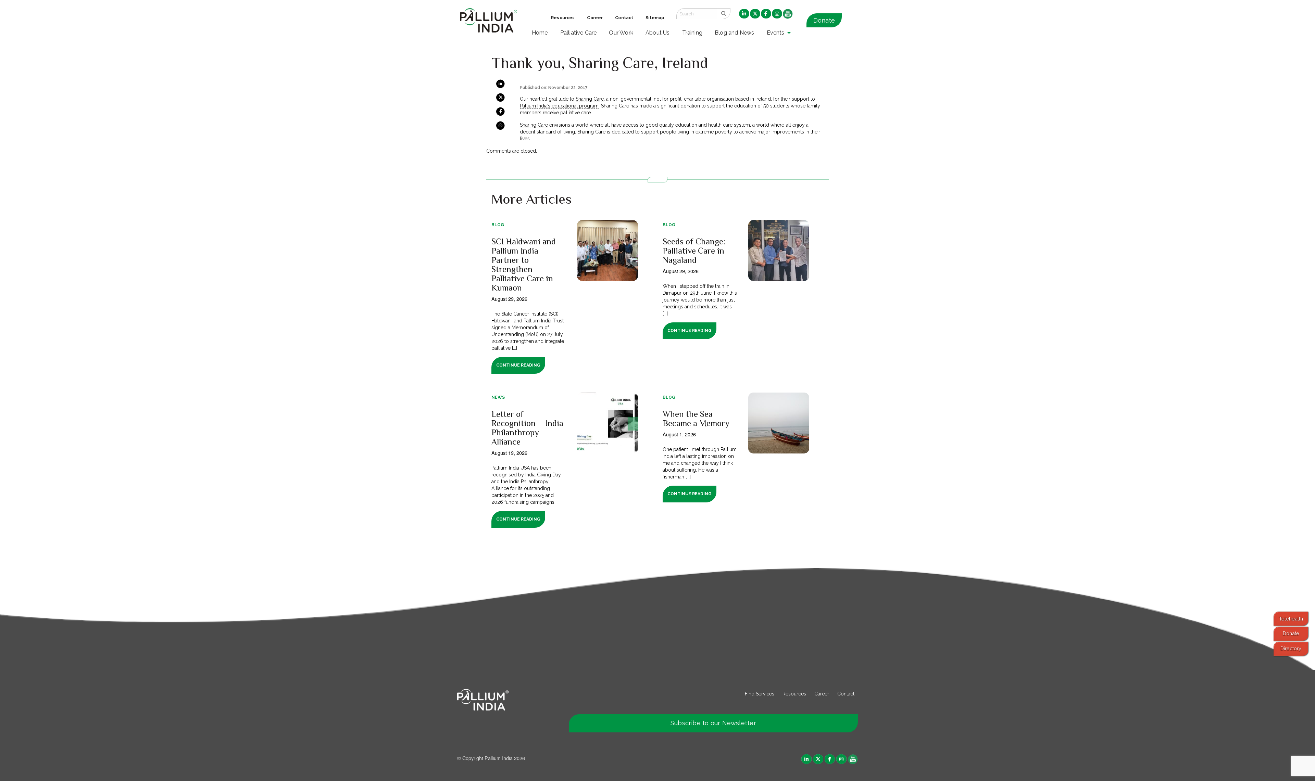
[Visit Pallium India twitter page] (818, 759)
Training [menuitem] (692, 32)
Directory (1290, 648)
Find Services (759, 693)
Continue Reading (518, 365)
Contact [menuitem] (624, 17)
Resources (794, 693)
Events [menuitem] (776, 32)
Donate (824, 20)
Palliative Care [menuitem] (578, 32)
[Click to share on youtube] (853, 759)
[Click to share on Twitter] (500, 97)
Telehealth (1291, 619)
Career (821, 693)
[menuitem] (744, 14)
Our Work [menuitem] (621, 32)
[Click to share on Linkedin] (500, 83)
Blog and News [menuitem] (734, 32)
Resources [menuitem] (563, 17)
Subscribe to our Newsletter (713, 723)
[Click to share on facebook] (500, 111)
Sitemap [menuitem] (655, 17)
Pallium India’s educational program (559, 105)
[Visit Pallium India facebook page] (830, 759)
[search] (723, 13)
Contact (845, 693)
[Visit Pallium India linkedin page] (806, 759)
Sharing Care (590, 99)
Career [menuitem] (595, 17)
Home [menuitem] (540, 32)
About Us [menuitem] (658, 32)
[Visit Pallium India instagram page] (841, 759)
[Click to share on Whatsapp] (500, 125)
